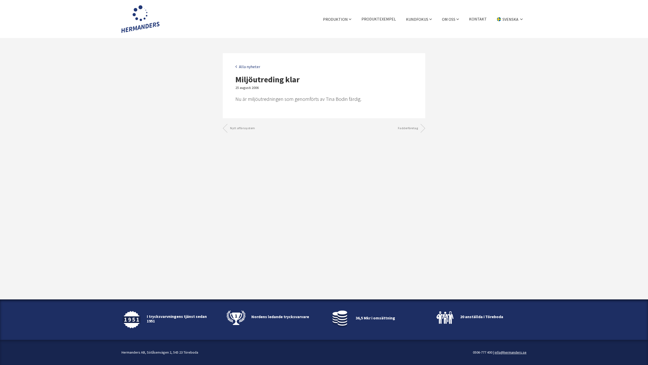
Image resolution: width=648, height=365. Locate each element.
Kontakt (478, 19)
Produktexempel (378, 19)
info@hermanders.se (510, 352)
